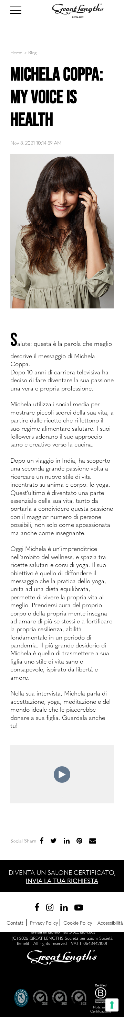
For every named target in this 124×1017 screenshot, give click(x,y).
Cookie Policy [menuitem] (77, 922)
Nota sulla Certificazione (100, 1009)
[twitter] (53, 840)
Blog (32, 52)
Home (16, 52)
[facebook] (41, 840)
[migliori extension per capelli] (19, 9)
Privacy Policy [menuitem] (44, 922)
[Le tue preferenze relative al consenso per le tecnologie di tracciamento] (111, 1005)
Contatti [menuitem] (15, 922)
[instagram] (49, 907)
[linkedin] (67, 840)
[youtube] (78, 907)
